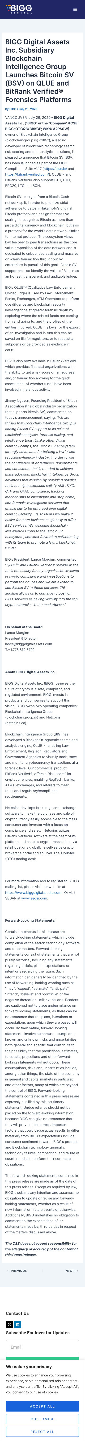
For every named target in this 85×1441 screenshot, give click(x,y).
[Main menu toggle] (75, 9)
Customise (43, 1419)
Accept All (42, 1406)
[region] (42, 1400)
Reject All (42, 1432)
